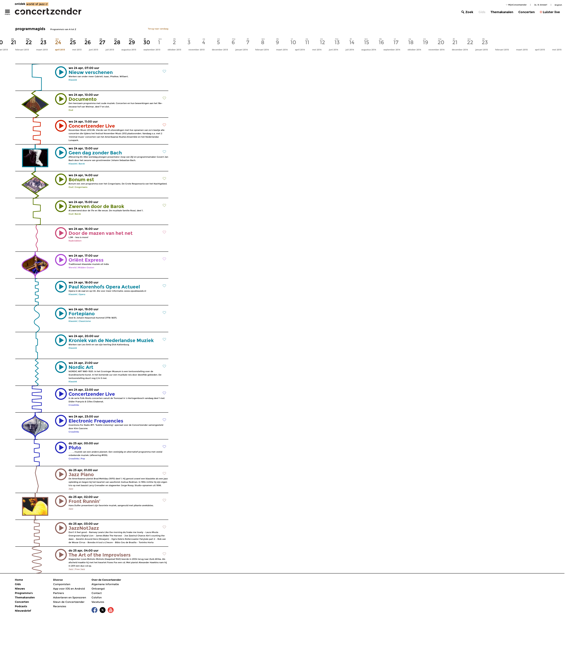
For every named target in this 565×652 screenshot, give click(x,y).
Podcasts (21, 606)
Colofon (97, 597)
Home (19, 579)
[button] (61, 72)
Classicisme (85, 321)
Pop (83, 458)
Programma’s (24, 593)
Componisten (61, 584)
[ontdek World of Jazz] (37, 4)
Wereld (72, 267)
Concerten (526, 12)
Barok (82, 163)
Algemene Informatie (105, 584)
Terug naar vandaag (158, 28)
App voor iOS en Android (69, 588)
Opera (82, 294)
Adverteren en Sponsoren (69, 597)
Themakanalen (502, 12)
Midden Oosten (86, 267)
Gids (481, 12)
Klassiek (73, 80)
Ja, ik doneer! (540, 5)
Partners (58, 593)
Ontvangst (98, 588)
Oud (71, 110)
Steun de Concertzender (68, 601)
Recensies (59, 606)
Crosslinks (74, 405)
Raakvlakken (75, 240)
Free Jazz (80, 569)
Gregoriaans (81, 187)
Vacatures (98, 601)
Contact (97, 593)
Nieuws (20, 588)
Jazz (71, 488)
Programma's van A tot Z (63, 29)
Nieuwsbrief (23, 610)
